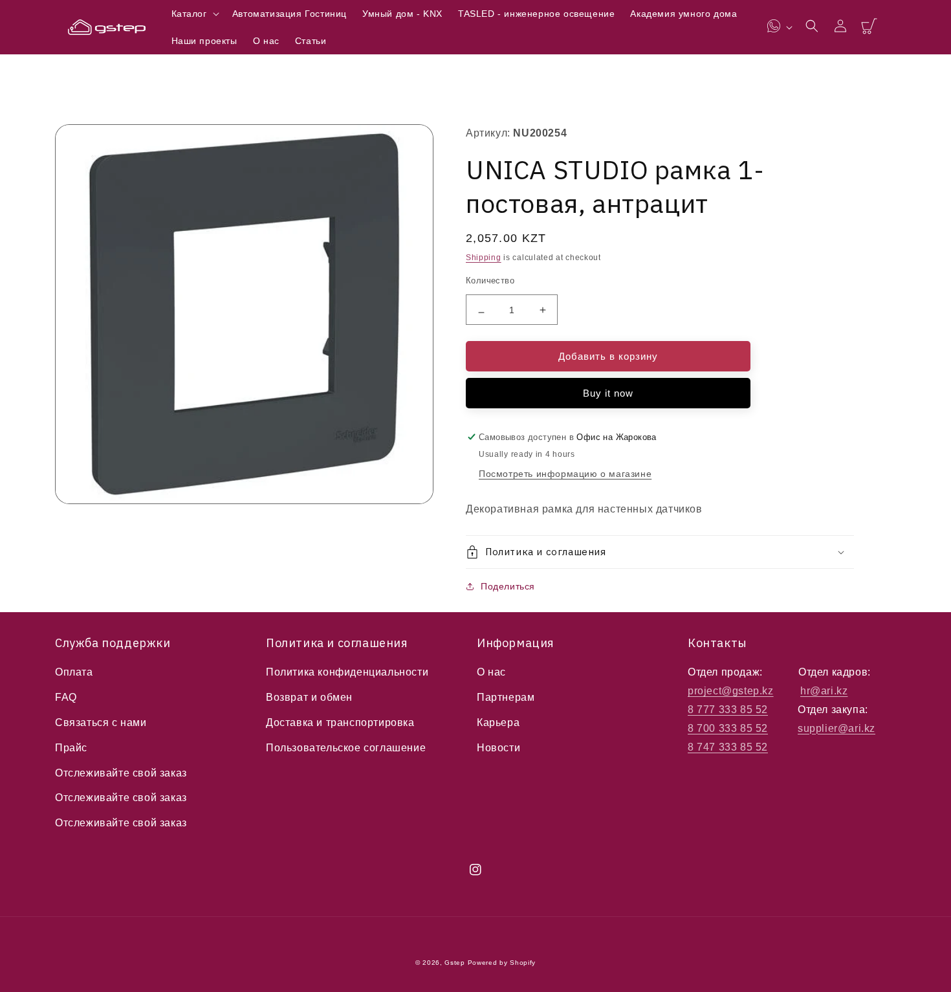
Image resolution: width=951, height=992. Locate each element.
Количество (490, 280)
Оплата (74, 672)
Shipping (483, 257)
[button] (194, 13)
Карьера (498, 722)
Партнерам (505, 697)
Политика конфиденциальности (347, 672)
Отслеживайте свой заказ (121, 772)
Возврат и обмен (309, 697)
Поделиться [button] (508, 586)
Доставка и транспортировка (340, 722)
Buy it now (608, 393)
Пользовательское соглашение (346, 747)
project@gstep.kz (731, 690)
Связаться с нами (101, 722)
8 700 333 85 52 (728, 728)
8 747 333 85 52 (728, 747)
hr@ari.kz (823, 690)
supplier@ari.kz (836, 728)
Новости (498, 747)
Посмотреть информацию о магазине (565, 473)
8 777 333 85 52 (728, 709)
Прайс (71, 747)
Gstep (454, 962)
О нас (491, 672)
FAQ (66, 697)
